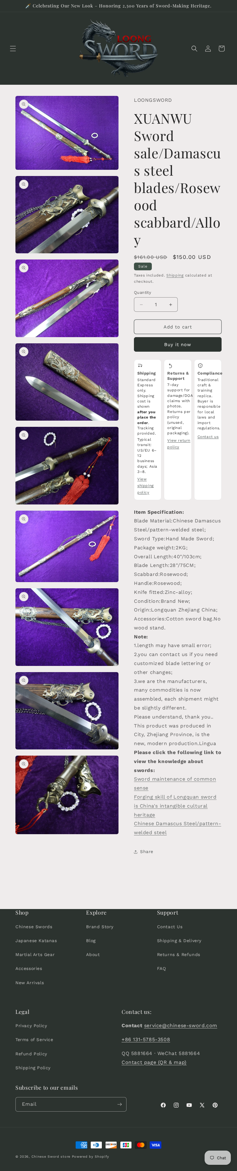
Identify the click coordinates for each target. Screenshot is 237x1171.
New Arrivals (29, 982)
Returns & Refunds (178, 954)
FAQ (161, 968)
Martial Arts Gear (35, 954)
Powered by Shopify (90, 1157)
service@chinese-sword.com (180, 1025)
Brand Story (100, 926)
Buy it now (177, 344)
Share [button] (146, 851)
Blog (90, 940)
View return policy (178, 443)
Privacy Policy (31, 1025)
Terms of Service (34, 1039)
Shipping (175, 275)
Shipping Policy (33, 1067)
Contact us (208, 437)
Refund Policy (31, 1053)
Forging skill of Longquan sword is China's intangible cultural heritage (175, 806)
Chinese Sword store (50, 1157)
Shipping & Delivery (179, 940)
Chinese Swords (33, 926)
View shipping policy (145, 486)
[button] (13, 48)
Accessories (28, 968)
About (93, 954)
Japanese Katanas (36, 940)
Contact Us (170, 926)
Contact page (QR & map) (154, 1062)
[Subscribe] (119, 1104)
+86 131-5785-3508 (146, 1039)
